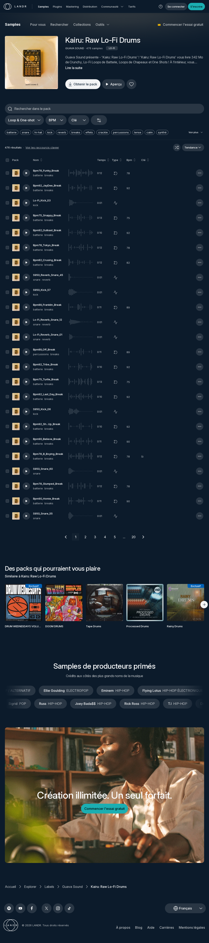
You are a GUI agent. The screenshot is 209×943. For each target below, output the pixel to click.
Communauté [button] (109, 6)
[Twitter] (46, 908)
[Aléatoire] (176, 147)
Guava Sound (72, 887)
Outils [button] (100, 24)
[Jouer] (31, 62)
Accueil (10, 887)
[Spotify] (9, 908)
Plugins (57, 6)
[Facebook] (32, 908)
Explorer (30, 887)
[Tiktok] (69, 908)
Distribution (90, 6)
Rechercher (59, 24)
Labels (49, 887)
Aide (151, 927)
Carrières (166, 927)
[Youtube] (20, 908)
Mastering (72, 6)
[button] (160, 6)
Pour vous (38, 24)
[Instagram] (58, 908)
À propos (123, 927)
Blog (138, 927)
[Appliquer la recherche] (10, 109)
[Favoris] (131, 84)
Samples (43, 6)
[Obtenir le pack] (35, 602)
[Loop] (115, 173)
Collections (82, 24)
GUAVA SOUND (74, 48)
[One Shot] (115, 203)
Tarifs (132, 6)
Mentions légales (192, 927)
